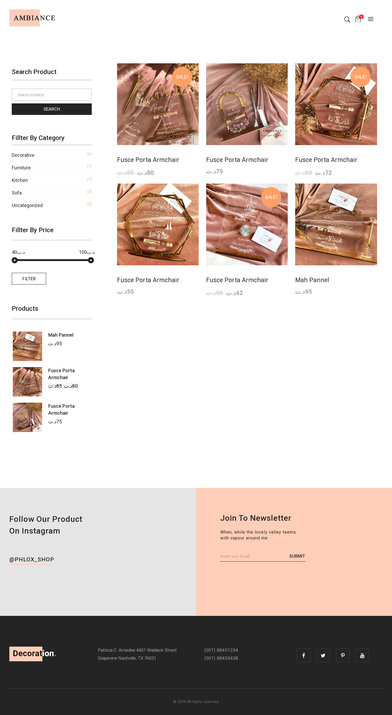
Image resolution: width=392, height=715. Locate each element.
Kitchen (20, 180)
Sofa (17, 193)
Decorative (23, 155)
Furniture (21, 167)
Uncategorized (27, 205)
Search (51, 109)
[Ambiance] (33, 18)
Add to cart (159, 72)
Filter (29, 278)
